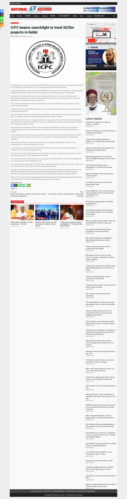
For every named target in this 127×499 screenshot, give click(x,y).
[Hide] (0, 28)
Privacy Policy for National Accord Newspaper (80, 491)
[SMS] (25, 185)
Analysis (35, 16)
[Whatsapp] (19, 185)
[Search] (114, 16)
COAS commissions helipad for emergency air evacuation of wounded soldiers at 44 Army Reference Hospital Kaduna (101, 332)
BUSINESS (28, 16)
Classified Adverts (59, 491)
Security (89, 16)
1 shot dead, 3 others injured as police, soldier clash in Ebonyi (66, 194)
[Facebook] (12, 185)
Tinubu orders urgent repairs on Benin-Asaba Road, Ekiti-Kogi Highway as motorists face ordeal (100, 268)
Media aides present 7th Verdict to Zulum (99, 461)
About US (39, 491)
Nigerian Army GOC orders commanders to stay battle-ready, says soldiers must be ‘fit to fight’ (101, 396)
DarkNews (69, 495)
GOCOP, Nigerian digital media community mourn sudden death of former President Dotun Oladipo (99, 212)
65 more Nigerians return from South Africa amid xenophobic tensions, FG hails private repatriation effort (100, 193)
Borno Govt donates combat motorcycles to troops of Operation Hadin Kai (28, 194)
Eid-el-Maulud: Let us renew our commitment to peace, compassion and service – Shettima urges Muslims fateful (101, 435)
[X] (15, 185)
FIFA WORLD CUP (99, 16)
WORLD (75, 16)
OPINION (52, 16)
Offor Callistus (16, 36)
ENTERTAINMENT (64, 16)
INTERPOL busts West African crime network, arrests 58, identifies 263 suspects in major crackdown (101, 407)
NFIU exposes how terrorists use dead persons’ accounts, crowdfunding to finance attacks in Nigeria (100, 257)
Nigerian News (14, 23)
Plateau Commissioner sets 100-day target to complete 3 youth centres (47, 212)
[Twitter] (22, 185)
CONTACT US (47, 491)
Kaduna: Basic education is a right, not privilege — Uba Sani (22, 212)
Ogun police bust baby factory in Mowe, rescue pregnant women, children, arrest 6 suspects (100, 343)
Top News (19, 16)
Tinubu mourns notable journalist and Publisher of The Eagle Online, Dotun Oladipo (72, 212)
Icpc (16, 188)
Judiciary (44, 16)
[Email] (29, 185)
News (81, 16)
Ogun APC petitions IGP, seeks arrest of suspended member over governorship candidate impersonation (99, 313)
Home (12, 16)
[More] (1, 25)
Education (23, 218)
